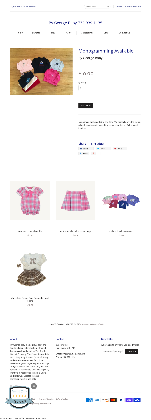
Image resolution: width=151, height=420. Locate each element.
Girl (68, 33)
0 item (123, 7)
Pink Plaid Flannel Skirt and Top (75, 231)
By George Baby (90, 57)
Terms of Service (46, 399)
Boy (53, 33)
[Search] (108, 7)
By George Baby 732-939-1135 (75, 22)
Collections (59, 324)
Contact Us (124, 33)
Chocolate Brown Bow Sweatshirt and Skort (30, 299)
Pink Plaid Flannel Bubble (30, 231)
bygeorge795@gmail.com (74, 354)
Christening (87, 33)
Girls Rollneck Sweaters (120, 231)
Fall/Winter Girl (72, 324)
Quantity (82, 82)
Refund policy (61, 399)
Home (20, 33)
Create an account (27, 7)
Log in (13, 7)
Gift (106, 33)
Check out (136, 7)
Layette (36, 33)
